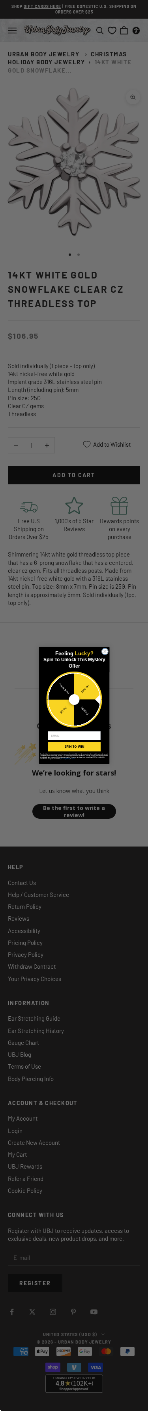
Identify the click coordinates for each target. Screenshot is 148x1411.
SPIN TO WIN (74, 746)
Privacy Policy (65, 759)
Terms (73, 759)
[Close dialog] (105, 652)
